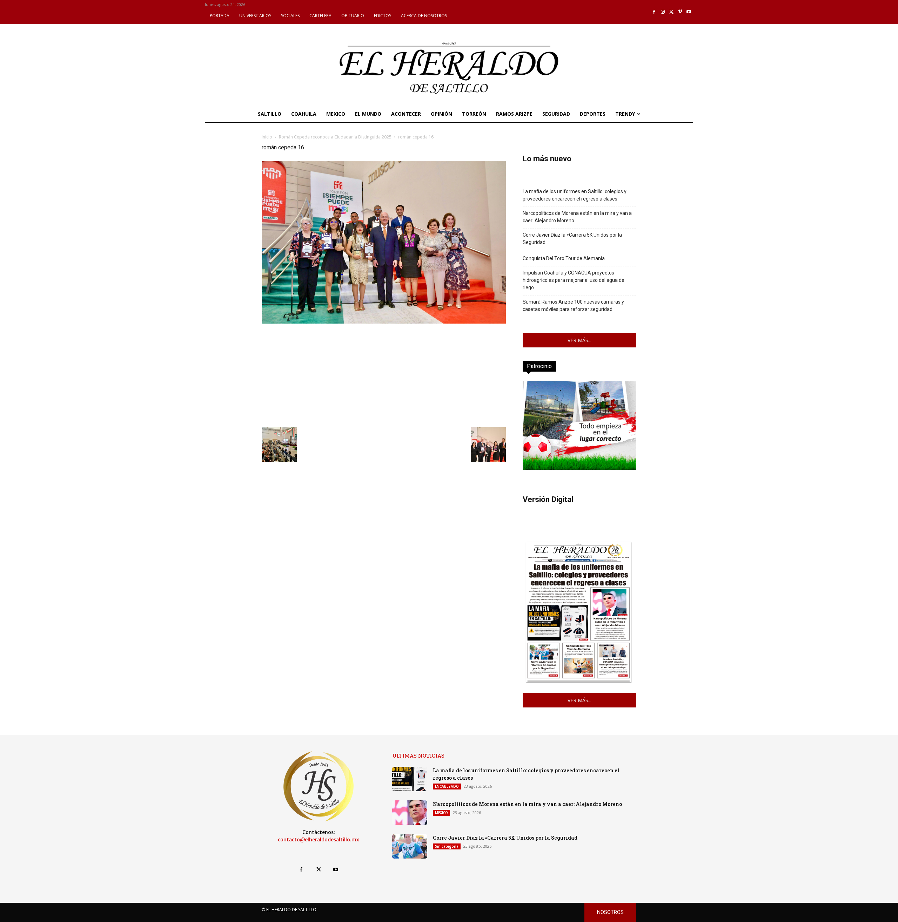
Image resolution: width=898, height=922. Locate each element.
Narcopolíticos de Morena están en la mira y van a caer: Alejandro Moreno (577, 216)
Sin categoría (446, 846)
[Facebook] (654, 12)
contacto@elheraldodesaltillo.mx (318, 839)
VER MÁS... (579, 340)
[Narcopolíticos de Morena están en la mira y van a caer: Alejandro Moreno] (409, 812)
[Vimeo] (680, 12)
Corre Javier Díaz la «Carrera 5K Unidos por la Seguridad (572, 238)
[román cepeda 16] (384, 322)
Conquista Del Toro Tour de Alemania (564, 258)
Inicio (267, 137)
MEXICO (441, 812)
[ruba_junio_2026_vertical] (579, 468)
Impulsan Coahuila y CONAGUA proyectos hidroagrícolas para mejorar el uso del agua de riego (573, 280)
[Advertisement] (384, 374)
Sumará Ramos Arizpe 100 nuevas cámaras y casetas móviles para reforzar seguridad (573, 305)
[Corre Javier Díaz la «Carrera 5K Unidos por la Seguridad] (409, 846)
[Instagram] (662, 12)
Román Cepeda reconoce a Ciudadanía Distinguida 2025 (335, 137)
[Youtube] (688, 12)
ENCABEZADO (447, 786)
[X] (671, 12)
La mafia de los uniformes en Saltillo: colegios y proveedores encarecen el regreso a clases (574, 195)
